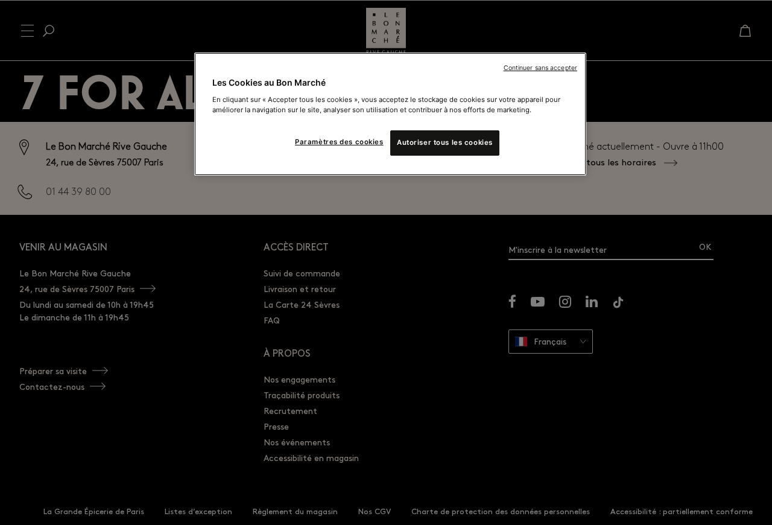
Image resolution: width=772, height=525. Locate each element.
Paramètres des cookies (339, 142)
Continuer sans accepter (540, 68)
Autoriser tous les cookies (445, 142)
